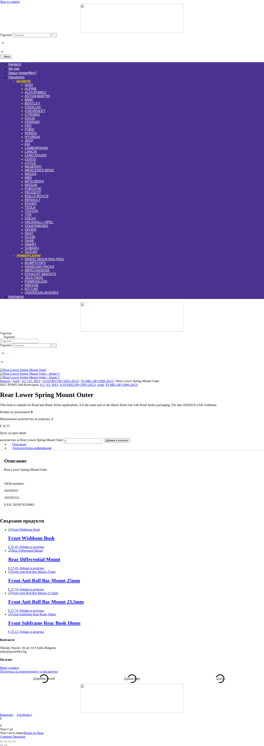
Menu (7, 56)
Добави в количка (117, 440)
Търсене (6, 35)
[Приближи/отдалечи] (1, 741)
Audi (16, 381)
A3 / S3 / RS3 (31, 381)
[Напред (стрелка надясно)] (5, 745)
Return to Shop (34, 733)
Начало (5, 381)
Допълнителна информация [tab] (31, 448)
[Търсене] (54, 35)
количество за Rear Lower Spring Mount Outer (31, 440)
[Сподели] (10, 741)
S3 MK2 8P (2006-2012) (97, 381)
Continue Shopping (12, 736)
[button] (132, 48)
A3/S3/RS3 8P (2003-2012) (60, 381)
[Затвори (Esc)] (14, 741)
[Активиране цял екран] (5, 741)
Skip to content (10, 2)
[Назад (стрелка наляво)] (1, 745)
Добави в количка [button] (31, 547)
